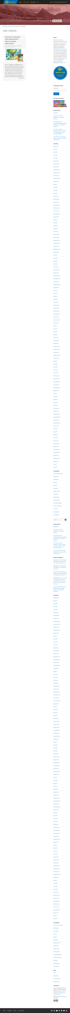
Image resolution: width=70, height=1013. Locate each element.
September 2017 (56, 458)
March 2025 (55, 196)
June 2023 (55, 258)
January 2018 (56, 446)
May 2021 (55, 331)
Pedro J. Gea (7, 45)
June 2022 (55, 293)
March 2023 (55, 267)
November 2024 (56, 208)
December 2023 (56, 240)
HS (58, 104)
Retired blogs (33, 2)
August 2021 (55, 322)
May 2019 (55, 399)
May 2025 (55, 190)
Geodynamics (17, 26)
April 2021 (55, 334)
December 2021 (56, 311)
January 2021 (56, 343)
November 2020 (56, 349)
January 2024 (56, 237)
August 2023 (55, 252)
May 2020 (55, 367)
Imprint (14, 1010)
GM (63, 102)
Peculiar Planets (56, 500)
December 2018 (56, 414)
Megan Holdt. (63, 62)
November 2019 (56, 381)
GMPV (55, 104)
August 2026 (55, 146)
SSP (59, 106)
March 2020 (55, 372)
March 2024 (55, 231)
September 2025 (56, 178)
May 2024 (55, 225)
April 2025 (55, 193)
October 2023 (56, 246)
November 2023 (56, 243)
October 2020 (56, 352)
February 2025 (56, 199)
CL (58, 101)
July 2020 (55, 361)
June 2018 (55, 431)
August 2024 (55, 216)
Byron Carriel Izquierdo (58, 586)
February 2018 (56, 443)
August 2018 (55, 426)
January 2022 (56, 308)
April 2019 (55, 402)
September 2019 (56, 387)
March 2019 (55, 405)
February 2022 (56, 305)
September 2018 (56, 423)
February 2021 (56, 340)
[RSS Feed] (66, 1010)
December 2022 (56, 275)
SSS (61, 106)
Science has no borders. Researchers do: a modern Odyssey (58, 117)
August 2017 (55, 461)
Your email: (55, 88)
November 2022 (56, 278)
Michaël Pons (64, 58)
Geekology (55, 488)
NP (62, 104)
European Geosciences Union (61, 2)
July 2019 (55, 393)
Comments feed (56, 978)
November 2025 (56, 172)
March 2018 (55, 440)
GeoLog (20, 2)
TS (65, 106)
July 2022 (55, 290)
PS (54, 106)
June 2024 (55, 222)
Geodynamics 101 (57, 491)
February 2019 (56, 408)
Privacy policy (21, 1010)
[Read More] (21, 78)
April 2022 (55, 299)
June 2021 (55, 328)
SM (56, 106)
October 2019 (56, 384)
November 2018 (56, 417)
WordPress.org (56, 981)
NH (60, 104)
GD (59, 102)
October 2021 (56, 317)
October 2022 (56, 281)
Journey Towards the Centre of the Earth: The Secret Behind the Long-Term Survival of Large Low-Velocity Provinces (60, 580)
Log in (54, 972)
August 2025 (55, 181)
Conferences (56, 479)
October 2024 (56, 211)
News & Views (56, 497)
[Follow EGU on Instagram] (54, 1010)
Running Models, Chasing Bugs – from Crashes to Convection (59, 567)
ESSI (55, 102)
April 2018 (55, 437)
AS (54, 101)
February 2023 (56, 269)
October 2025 (56, 175)
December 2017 (56, 449)
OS (65, 104)
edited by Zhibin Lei (13, 45)
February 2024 (56, 234)
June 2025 (55, 187)
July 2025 (55, 184)
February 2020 (56, 375)
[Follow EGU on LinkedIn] (51, 1010)
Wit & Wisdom (56, 514)
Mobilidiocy (55, 112)
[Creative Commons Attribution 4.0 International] (54, 1001)
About (4, 1010)
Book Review (56, 476)
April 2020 (55, 370)
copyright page (60, 996)
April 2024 (55, 228)
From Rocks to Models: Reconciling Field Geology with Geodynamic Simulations (60, 573)
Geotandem (55, 494)
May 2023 (55, 261)
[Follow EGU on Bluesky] (64, 1010)
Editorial (55, 482)
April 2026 (55, 158)
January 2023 (56, 272)
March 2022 (55, 302)
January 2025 (56, 202)
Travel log (55, 508)
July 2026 (55, 149)
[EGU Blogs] (10, 4)
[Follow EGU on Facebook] (59, 1010)
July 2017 (55, 464)
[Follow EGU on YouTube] (57, 1010)
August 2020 (55, 358)
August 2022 (55, 287)
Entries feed (55, 975)
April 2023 (55, 264)
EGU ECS (55, 485)
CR (60, 101)
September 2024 (56, 213)
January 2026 (56, 166)
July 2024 (55, 219)
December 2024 (56, 205)
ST (63, 106)
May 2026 (55, 155)
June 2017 (55, 467)
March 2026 (55, 161)
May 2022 (55, 296)
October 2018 (56, 420)
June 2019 (55, 396)
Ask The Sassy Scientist (58, 473)
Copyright (9, 1010)
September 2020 (56, 355)
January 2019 (56, 411)
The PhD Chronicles (57, 506)
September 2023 (56, 249)
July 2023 (55, 255)
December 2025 (56, 169)
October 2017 (56, 455)
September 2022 (56, 284)
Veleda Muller (56, 571)
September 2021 (56, 320)
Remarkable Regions (57, 503)
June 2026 (55, 152)
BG (56, 101)
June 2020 (55, 364)
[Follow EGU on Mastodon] (61, 1010)
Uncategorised (56, 511)
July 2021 (55, 325)
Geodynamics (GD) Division (60, 41)
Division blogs (26, 2)
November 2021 (56, 314)
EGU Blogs (5, 26)
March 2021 (55, 337)
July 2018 (55, 428)
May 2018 (55, 434)
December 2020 (56, 346)
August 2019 (55, 390)
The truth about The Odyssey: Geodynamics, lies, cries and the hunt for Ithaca (59, 138)
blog (61, 40)
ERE (63, 101)
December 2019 (56, 378)
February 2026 (56, 163)
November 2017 (56, 452)
